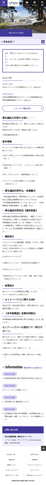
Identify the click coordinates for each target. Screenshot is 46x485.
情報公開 (11, 460)
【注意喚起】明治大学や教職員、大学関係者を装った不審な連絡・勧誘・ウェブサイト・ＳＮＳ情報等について (24, 416)
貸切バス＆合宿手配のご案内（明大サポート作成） (23, 354)
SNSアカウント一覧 (11, 475)
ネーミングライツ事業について (15, 390)
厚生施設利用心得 (11, 135)
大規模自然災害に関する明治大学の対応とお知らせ (23, 378)
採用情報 (34, 460)
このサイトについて (11, 470)
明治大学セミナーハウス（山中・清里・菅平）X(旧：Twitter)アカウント (24, 277)
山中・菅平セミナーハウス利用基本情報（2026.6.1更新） (24, 157)
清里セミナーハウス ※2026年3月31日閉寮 (21, 263)
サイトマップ (34, 470)
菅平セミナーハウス (11, 269)
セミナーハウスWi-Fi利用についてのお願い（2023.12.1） (20, 182)
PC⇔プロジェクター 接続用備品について (20, 174)
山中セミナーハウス (11, 256)
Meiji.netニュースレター (34, 475)
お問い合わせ (34, 454)
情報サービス (11, 465)
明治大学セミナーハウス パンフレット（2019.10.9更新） (23, 166)
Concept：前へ (11, 454)
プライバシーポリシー (34, 465)
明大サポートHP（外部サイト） (16, 348)
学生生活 (8, 42)
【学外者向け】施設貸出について (16, 402)
